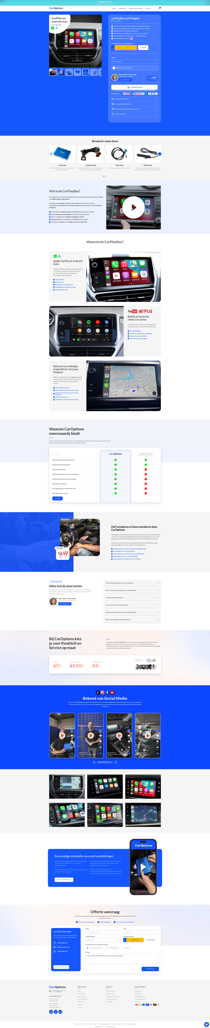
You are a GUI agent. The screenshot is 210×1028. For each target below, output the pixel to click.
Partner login (109, 1001)
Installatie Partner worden (113, 996)
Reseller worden (110, 993)
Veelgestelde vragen (140, 996)
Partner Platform (110, 991)
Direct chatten (61, 967)
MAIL (60, 1012)
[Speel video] (62, 735)
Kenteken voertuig (128, 936)
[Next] (159, 154)
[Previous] (51, 154)
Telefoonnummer (90, 936)
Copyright (137, 1001)
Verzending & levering (140, 999)
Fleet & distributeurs (111, 999)
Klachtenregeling (131, 1024)
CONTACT (148, 8)
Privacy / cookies (92, 1024)
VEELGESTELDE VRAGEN (135, 8)
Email (124, 928)
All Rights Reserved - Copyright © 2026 (105, 1026)
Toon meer (57, 498)
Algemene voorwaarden (80, 1024)
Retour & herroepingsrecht (118, 1024)
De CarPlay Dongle (82, 999)
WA (51, 1012)
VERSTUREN (150, 969)
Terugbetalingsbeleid (104, 1024)
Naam (87, 928)
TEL (56, 1012)
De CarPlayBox (81, 993)
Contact (80, 1007)
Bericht (88, 952)
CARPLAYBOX (122, 8)
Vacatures (80, 1004)
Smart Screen (81, 1001)
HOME (114, 8)
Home (79, 991)
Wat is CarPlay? (82, 996)
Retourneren (138, 993)
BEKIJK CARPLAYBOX (64, 879)
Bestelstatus (138, 991)
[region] (105, 736)
